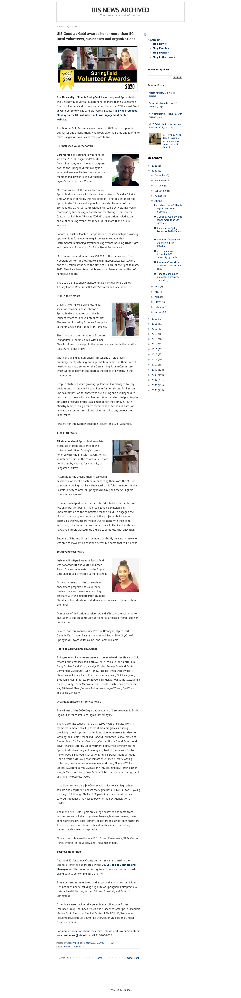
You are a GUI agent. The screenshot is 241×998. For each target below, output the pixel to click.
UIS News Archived (120, 10)
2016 (154, 333)
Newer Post (64, 957)
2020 (154, 170)
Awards (67, 946)
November (161, 180)
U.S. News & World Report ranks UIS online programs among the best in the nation (171, 141)
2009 (154, 369)
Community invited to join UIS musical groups (163, 105)
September (161, 190)
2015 (154, 339)
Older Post (133, 957)
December (160, 175)
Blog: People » (160, 48)
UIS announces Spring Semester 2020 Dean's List (167, 231)
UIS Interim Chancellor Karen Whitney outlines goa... (168, 265)
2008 (154, 374)
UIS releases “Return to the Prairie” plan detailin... (167, 242)
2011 (154, 359)
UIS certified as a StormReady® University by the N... (166, 254)
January (159, 312)
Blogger (127, 989)
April (157, 296)
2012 (154, 354)
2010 (154, 364)
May (157, 291)
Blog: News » (160, 43)
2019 (154, 318)
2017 (154, 328)
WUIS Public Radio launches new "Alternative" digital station (165, 126)
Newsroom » (155, 39)
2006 (154, 385)
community (78, 946)
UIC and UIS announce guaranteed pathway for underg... (166, 277)
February (160, 307)
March (158, 301)
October (159, 185)
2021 (154, 165)
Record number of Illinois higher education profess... (168, 208)
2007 (154, 380)
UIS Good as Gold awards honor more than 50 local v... (168, 220)
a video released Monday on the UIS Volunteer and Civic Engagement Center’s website (97, 115)
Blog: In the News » (163, 57)
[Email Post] (112, 942)
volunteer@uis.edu (75, 935)
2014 (154, 344)
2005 (154, 390)
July (157, 200)
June (157, 286)
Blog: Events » (160, 52)
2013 (154, 349)
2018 (154, 323)
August (159, 195)
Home (99, 957)
